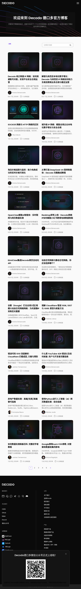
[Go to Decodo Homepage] (8, 3)
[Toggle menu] (78, 3)
